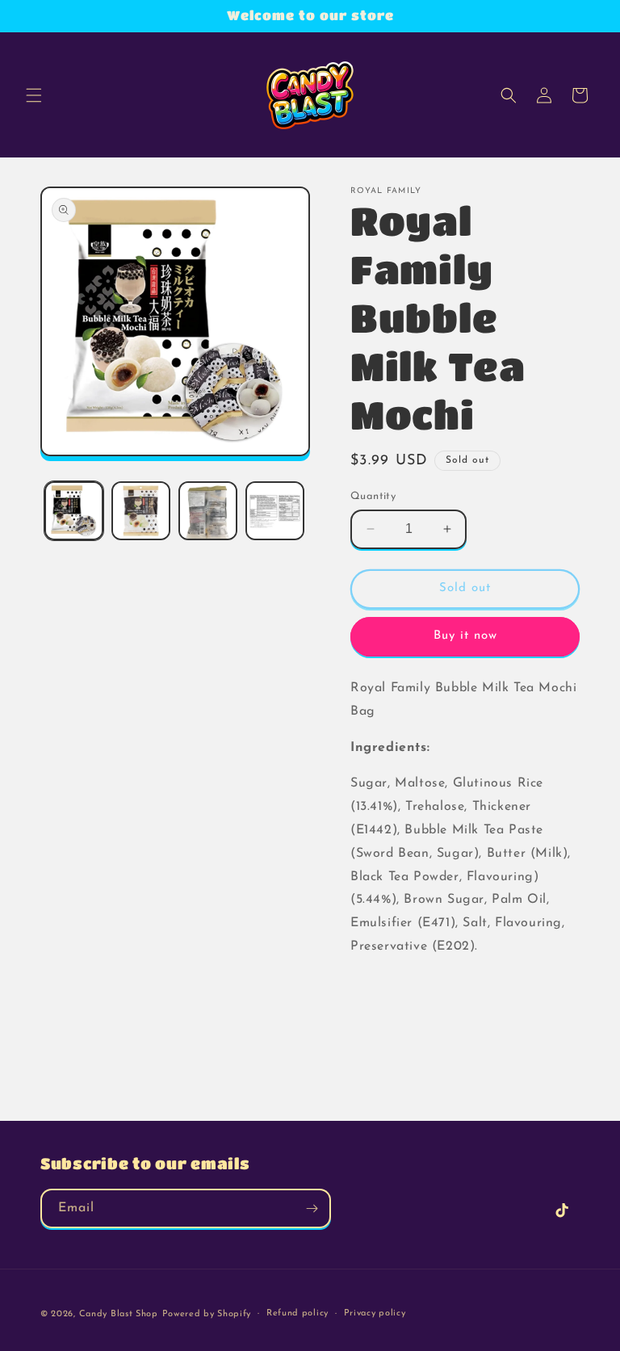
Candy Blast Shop (118, 1314)
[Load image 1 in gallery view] (73, 510)
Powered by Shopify (207, 1314)
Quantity (373, 496)
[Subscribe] (311, 1208)
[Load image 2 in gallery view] (140, 510)
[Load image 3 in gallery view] (207, 510)
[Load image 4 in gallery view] (274, 510)
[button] (34, 95)
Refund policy (297, 1313)
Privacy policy (375, 1313)
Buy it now (465, 636)
